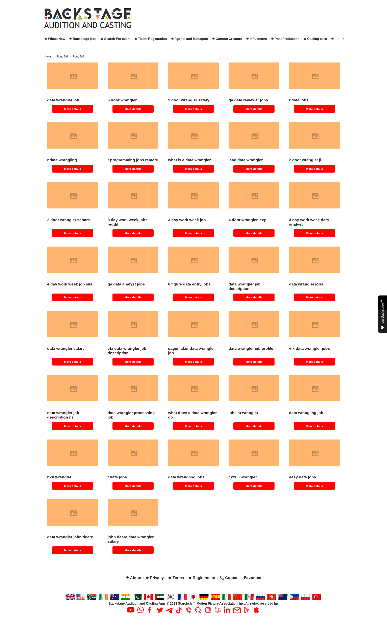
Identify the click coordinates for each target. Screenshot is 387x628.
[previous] (339, 39)
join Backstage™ (382, 312)
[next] (343, 39)
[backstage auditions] (87, 17)
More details (72, 108)
